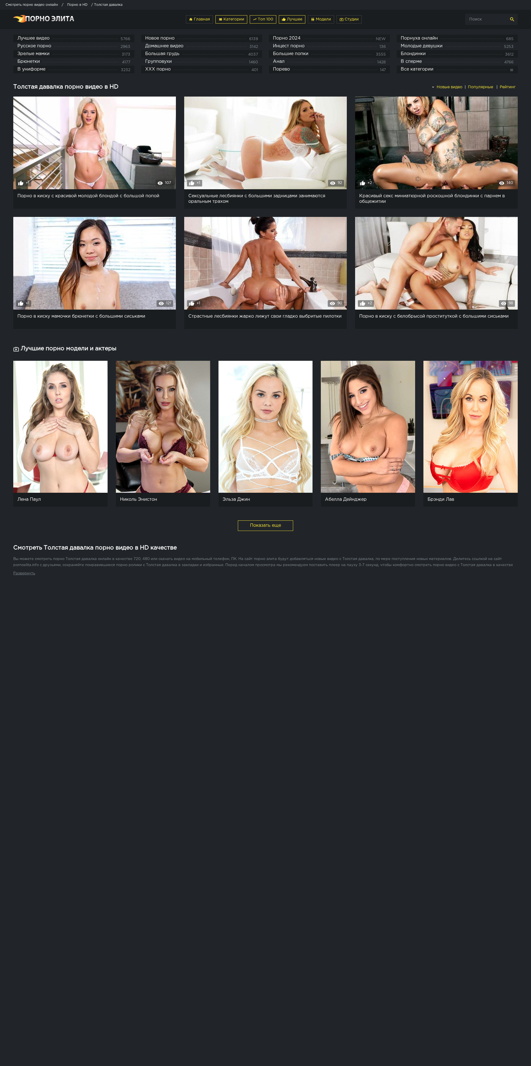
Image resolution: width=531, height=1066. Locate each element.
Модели (321, 19)
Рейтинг (508, 87)
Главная (199, 19)
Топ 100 (263, 19)
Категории (231, 19)
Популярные (481, 87)
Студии (349, 19)
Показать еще (265, 525)
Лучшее (292, 19)
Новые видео (449, 87)
